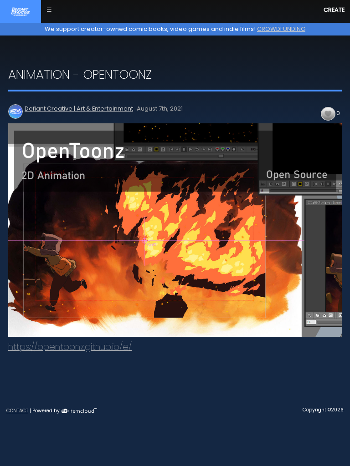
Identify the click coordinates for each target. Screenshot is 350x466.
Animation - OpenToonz (80, 74)
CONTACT (17, 410)
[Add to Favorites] (328, 113)
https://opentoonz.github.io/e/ (70, 347)
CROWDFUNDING (281, 29)
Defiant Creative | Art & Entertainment (79, 108)
